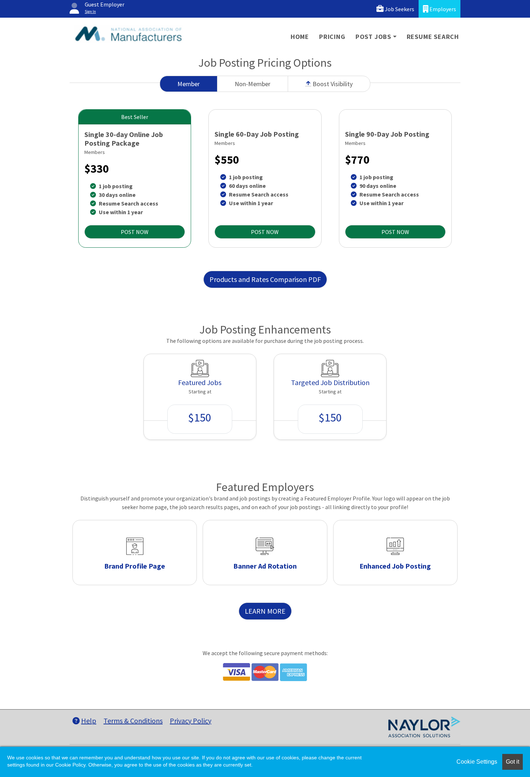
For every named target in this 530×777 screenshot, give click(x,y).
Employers (442, 9)
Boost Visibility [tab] (332, 84)
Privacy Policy (190, 720)
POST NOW (135, 231)
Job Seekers (399, 9)
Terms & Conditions (133, 720)
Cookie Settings (476, 762)
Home (300, 36)
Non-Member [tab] (252, 84)
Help (88, 720)
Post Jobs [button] (373, 36)
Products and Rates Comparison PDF (265, 279)
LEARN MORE (265, 610)
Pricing (332, 36)
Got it (512, 762)
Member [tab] (188, 84)
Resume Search (433, 36)
